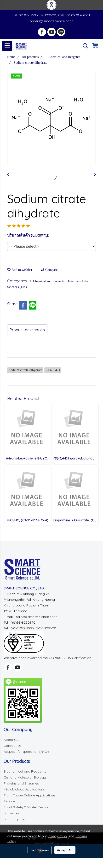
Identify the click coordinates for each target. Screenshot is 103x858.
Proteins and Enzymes (21, 783)
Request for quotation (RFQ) (26, 751)
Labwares (11, 813)
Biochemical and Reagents (25, 771)
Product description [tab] (27, 329)
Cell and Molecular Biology (25, 777)
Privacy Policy (57, 836)
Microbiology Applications (24, 789)
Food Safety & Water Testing (26, 807)
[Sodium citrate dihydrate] (51, 118)
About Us (11, 739)
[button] (84, 45)
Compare (50, 270)
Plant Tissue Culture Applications (30, 795)
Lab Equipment (16, 819)
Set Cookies (40, 850)
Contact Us (13, 745)
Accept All (65, 850)
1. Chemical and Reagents (47, 281)
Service (9, 801)
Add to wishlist (21, 270)
